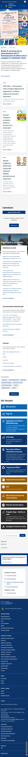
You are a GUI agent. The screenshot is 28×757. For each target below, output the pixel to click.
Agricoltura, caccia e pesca (7, 638)
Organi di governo (5, 616)
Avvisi (2, 681)
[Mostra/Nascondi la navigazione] (2, 6)
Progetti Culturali (5, 695)
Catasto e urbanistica (6, 643)
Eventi (2, 693)
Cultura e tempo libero (6, 645)
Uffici (2, 621)
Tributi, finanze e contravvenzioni (9, 659)
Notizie (2, 683)
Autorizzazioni (4, 668)
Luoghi (2, 691)
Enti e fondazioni (5, 623)
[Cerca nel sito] (24, 6)
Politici (2, 625)
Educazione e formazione (7, 647)
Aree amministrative (6, 619)
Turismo (3, 670)
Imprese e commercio (6, 652)
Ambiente (3, 640)
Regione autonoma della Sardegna (9, 1)
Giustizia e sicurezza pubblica (8, 650)
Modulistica (3, 544)
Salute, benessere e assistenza (8, 656)
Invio (22, 535)
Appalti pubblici (4, 666)
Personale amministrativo (7, 628)
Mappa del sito (4, 753)
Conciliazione (4, 548)
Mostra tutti (14, 225)
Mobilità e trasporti (5, 654)
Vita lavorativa (4, 661)
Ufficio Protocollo (5, 716)
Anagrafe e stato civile (6, 663)
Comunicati (3, 678)
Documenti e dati (5, 630)
